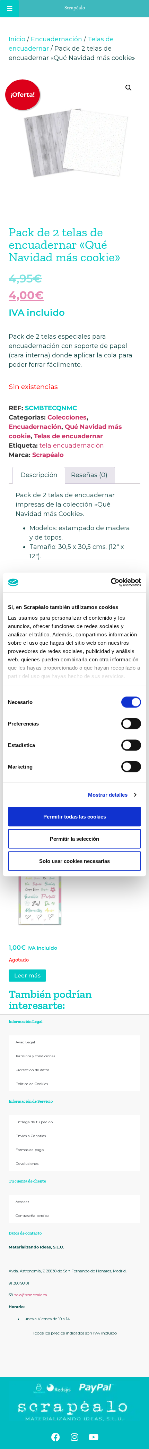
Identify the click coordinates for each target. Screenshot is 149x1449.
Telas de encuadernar (68, 436)
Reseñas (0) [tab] (89, 475)
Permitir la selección (74, 838)
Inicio (17, 39)
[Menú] (9, 8)
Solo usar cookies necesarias (74, 861)
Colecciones (67, 417)
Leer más (27, 975)
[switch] (131, 723)
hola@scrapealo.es (30, 1295)
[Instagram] (74, 1437)
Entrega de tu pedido (34, 1122)
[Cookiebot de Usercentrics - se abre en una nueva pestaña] (110, 582)
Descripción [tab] (39, 475)
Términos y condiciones (35, 1056)
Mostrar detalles (108, 795)
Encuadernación (56, 39)
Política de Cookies (32, 1084)
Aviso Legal (25, 1042)
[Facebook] (55, 1437)
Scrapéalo (48, 455)
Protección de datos (32, 1070)
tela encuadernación (72, 445)
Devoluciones (27, 1163)
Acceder (22, 1202)
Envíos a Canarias (31, 1136)
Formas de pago (30, 1149)
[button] (128, 88)
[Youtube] (93, 1437)
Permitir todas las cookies (74, 816)
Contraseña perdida (33, 1215)
